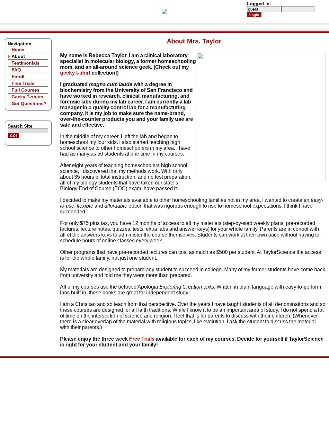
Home (18, 49)
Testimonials (26, 63)
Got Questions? (29, 103)
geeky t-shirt (75, 73)
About (18, 56)
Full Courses (26, 90)
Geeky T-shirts (27, 96)
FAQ (16, 69)
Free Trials (23, 83)
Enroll (18, 76)
